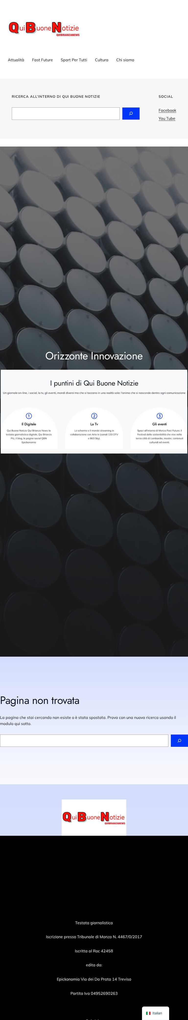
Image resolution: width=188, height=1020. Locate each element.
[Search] (131, 113)
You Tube (167, 118)
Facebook (167, 110)
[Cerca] (179, 741)
